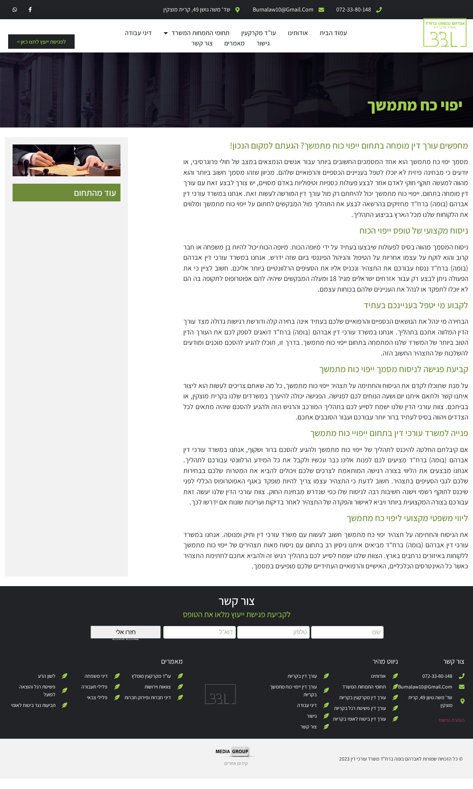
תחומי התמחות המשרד (200, 32)
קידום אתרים (236, 763)
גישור (263, 43)
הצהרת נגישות (452, 720)
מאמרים (234, 43)
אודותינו (298, 32)
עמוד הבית (333, 32)
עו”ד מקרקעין (258, 32)
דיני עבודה (138, 32)
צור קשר (201, 43)
